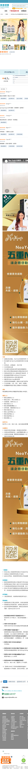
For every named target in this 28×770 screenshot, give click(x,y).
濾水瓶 (21, 723)
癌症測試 (4, 730)
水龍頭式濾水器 (23, 720)
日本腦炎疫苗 (14, 728)
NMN (5, 681)
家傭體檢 (4, 732)
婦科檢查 (4, 717)
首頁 (6, 11)
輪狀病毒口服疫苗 (14, 727)
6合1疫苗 (13, 724)
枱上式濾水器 (22, 717)
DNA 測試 (4, 733)
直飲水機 (21, 716)
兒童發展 (4, 738)
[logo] (4, 8)
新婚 (11, 768)
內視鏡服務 (4, 729)
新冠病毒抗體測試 (6, 720)
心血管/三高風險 (5, 724)
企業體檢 (4, 740)
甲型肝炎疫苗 (14, 721)
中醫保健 (4, 737)
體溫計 (12, 736)
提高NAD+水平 (21, 681)
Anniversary (16, 768)
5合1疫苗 (13, 723)
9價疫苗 (12, 717)
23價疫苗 (13, 719)
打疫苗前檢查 (5, 719)
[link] (6, 753)
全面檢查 (4, 716)
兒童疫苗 (13, 716)
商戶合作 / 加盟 (19, 766)
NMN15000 (12, 681)
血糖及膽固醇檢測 (14, 735)
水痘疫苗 (13, 725)
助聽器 (12, 739)
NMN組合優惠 (19, 8)
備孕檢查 (4, 727)
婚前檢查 (4, 725)
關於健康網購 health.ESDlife (8, 766)
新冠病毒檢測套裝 (6, 721)
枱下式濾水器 (22, 719)
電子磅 (12, 738)
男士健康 (4, 723)
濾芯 (20, 725)
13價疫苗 (13, 720)
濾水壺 (21, 721)
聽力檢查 (4, 736)
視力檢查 (4, 734)
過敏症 (3, 728)
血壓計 (12, 734)
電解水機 (21, 727)
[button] (26, 47)
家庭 (22, 768)
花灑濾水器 (22, 724)
